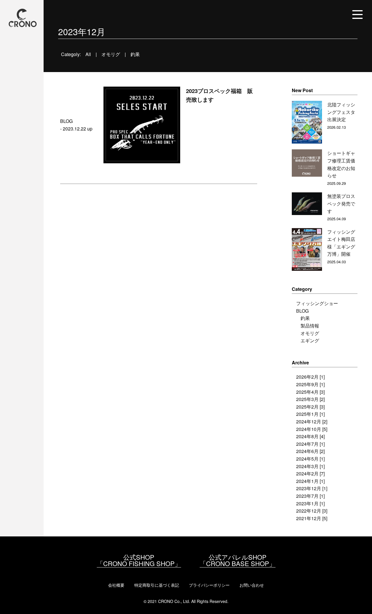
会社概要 (116, 585)
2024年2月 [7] (310, 473)
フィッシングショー (317, 303)
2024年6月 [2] (310, 451)
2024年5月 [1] (310, 458)
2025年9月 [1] (310, 384)
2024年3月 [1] (310, 466)
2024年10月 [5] (311, 429)
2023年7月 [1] (310, 496)
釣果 (135, 54)
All (88, 54)
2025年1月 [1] (310, 414)
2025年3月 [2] (310, 399)
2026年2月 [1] (310, 376)
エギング (310, 340)
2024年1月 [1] (310, 481)
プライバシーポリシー (209, 585)
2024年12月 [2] (311, 421)
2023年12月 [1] (311, 488)
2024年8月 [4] (310, 436)
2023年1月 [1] (310, 503)
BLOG (302, 310)
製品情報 (310, 325)
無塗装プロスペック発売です (341, 203)
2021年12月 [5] (311, 518)
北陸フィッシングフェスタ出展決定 (341, 112)
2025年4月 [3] (310, 392)
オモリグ (110, 54)
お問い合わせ (251, 585)
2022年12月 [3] (311, 510)
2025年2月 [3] (310, 406)
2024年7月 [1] (310, 444)
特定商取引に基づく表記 (156, 585)
